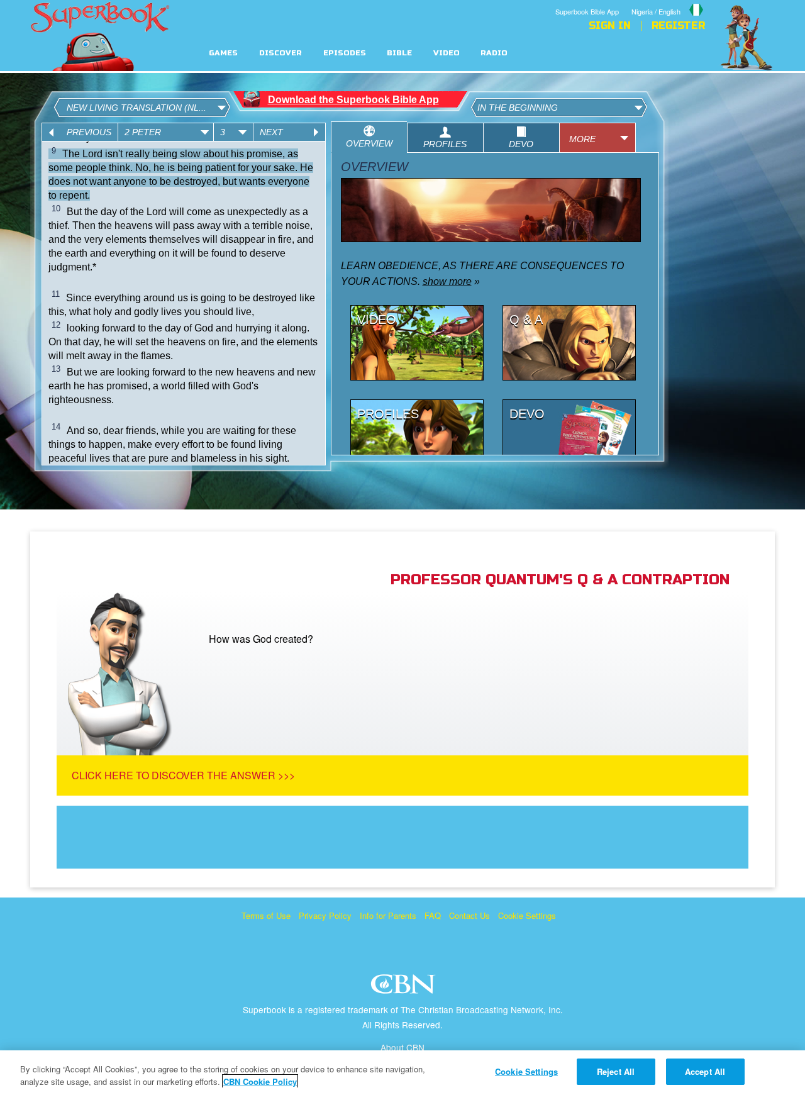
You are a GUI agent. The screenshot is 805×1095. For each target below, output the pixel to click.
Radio (494, 53)
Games (223, 53)
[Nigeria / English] (668, 2)
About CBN (402, 1047)
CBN (404, 988)
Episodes (344, 53)
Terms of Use (266, 915)
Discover (280, 53)
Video (446, 53)
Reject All (616, 1071)
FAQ (433, 915)
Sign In (610, 26)
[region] (402, 1072)
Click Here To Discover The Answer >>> (183, 775)
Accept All (705, 1071)
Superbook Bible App (587, 11)
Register (678, 26)
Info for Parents (388, 915)
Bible (399, 53)
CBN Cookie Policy (260, 1081)
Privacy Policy (325, 915)
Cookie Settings (527, 915)
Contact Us (469, 915)
